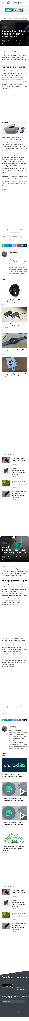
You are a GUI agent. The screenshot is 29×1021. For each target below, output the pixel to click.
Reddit (6, 189)
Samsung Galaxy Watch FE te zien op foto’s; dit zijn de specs (14, 301)
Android (4, 713)
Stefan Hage (11, 40)
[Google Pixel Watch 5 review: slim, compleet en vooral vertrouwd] (6, 460)
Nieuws (9, 18)
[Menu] (3, 2)
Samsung (4, 236)
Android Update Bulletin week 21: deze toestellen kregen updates (13, 823)
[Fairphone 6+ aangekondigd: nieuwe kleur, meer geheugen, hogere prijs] (6, 471)
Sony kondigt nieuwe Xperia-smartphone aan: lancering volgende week (19, 483)
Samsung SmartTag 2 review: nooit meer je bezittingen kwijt (14, 375)
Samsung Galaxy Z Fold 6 (8, 239)
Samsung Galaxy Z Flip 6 (15, 236)
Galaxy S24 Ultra (14, 159)
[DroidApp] (14, 2)
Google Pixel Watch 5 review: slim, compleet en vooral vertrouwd (19, 460)
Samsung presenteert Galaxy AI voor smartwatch (14, 351)
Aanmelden (6, 1005)
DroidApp (4, 18)
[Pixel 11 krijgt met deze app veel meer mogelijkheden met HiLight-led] (6, 494)
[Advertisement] (14, 105)
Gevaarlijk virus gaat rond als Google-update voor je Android (12, 775)
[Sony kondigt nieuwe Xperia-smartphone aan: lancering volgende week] (6, 483)
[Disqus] (14, 404)
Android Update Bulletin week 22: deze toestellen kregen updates (13, 799)
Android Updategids (12, 651)
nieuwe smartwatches (14, 79)
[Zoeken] (26, 2)
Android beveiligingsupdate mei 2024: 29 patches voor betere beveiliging (13, 848)
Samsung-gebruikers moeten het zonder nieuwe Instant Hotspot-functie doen (13, 326)
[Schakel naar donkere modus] (24, 2)
